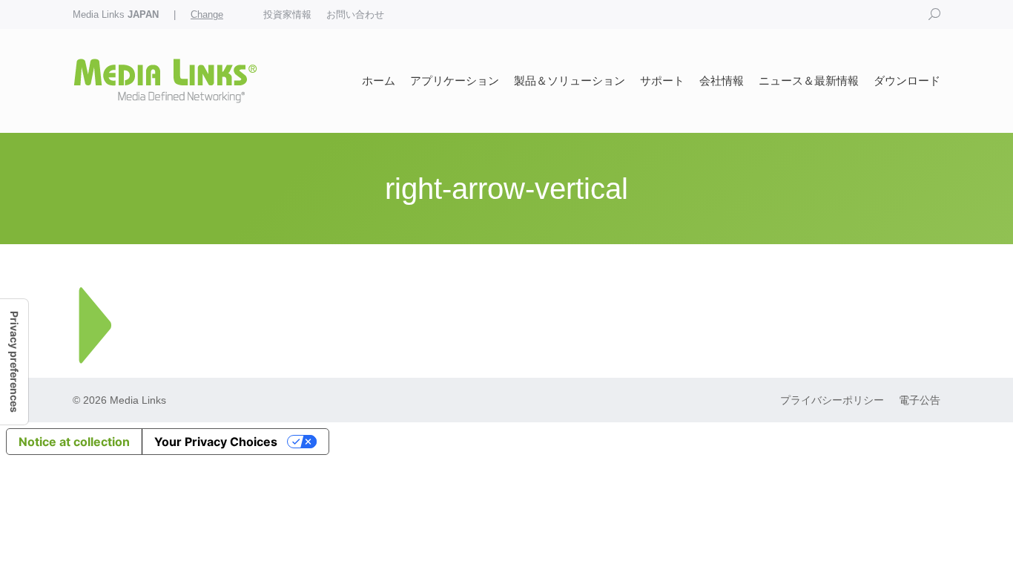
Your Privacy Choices (215, 441)
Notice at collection (74, 441)
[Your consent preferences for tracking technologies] (14, 362)
